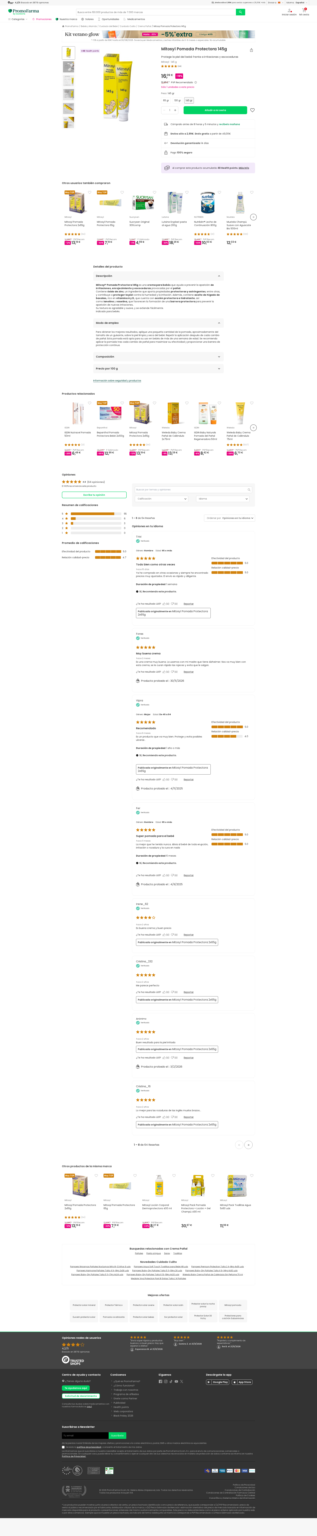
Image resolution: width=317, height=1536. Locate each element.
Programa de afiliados (126, 1394)
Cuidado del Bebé (108, 26)
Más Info (244, 168)
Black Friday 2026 (123, 1415)
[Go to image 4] (68, 94)
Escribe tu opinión (94, 495)
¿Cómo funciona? (124, 1385)
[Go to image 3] (68, 80)
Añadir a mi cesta (215, 110)
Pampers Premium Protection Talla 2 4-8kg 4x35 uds (217, 1266)
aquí (89, 1406)
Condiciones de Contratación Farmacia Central (230, 1492)
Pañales (139, 1253)
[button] (239, 1145)
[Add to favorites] (252, 110)
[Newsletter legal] (64, 1447)
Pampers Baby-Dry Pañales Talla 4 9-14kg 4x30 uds (211, 1270)
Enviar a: (272, 2)
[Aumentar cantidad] (175, 110)
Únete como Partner (125, 1398)
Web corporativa (123, 1411)
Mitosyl (165, 62)
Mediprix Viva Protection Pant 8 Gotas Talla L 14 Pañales (158, 1278)
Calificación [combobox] (144, 498)
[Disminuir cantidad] (164, 110)
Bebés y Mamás (89, 26)
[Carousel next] (253, 217)
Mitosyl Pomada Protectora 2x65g (173, 613)
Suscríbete (117, 1435)
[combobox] (235, 518)
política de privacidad (89, 1447)
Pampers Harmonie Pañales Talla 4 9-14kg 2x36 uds (103, 1270)
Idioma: (295, 2)
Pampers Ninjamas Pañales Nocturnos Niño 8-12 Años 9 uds (100, 1266)
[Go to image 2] (68, 66)
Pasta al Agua (153, 1253)
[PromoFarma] (23, 12)
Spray (167, 1253)
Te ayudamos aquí (76, 1388)
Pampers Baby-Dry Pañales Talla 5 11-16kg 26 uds (157, 1270)
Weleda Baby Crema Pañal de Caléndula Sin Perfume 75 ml (213, 1274)
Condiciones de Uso (245, 1487)
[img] (117, 88)
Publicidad (119, 1402)
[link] (83, 482)
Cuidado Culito (128, 26)
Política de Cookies (245, 1495)
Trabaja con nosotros (126, 1390)
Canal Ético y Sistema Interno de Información (232, 1498)
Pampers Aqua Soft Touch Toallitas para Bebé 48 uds (161, 1266)
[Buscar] (240, 12)
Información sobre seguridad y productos (117, 380)
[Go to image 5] (68, 108)
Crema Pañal (144, 26)
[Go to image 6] (68, 122)
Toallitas (177, 1253)
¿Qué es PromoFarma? (127, 1381)
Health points (121, 1407)
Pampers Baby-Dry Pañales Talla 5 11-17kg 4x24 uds (97, 1274)
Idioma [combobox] (203, 498)
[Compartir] (251, 50)
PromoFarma (71, 26)
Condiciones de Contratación (240, 1490)
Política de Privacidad (74, 1456)
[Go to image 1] (68, 53)
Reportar (189, 603)
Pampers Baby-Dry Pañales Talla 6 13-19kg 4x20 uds (153, 1274)
